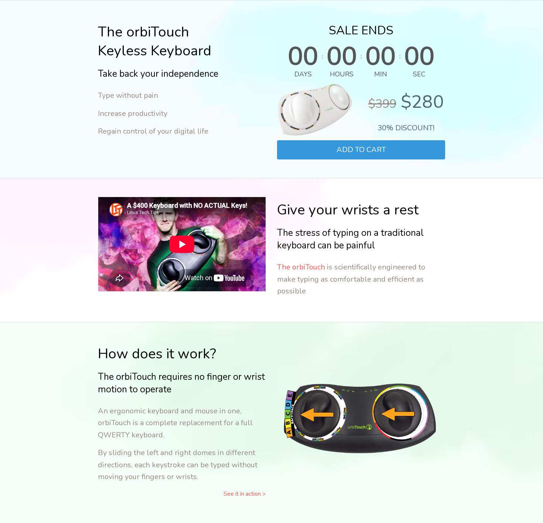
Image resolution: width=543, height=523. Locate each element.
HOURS (342, 74)
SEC (419, 74)
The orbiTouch (301, 267)
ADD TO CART (361, 150)
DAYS (303, 74)
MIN (380, 74)
